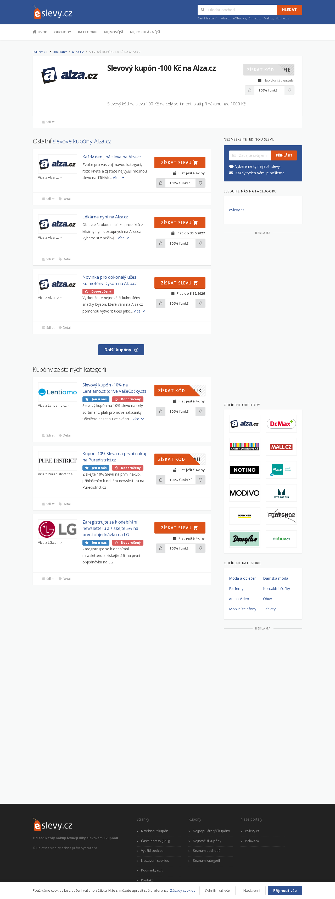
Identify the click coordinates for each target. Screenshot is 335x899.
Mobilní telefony (242, 608)
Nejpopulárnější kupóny (211, 831)
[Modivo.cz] (244, 493)
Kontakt (147, 880)
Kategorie (87, 32)
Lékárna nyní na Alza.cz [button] (105, 217)
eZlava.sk (252, 841)
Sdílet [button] (50, 122)
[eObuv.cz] (281, 539)
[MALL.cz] (281, 447)
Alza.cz (226, 18)
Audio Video (239, 598)
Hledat (289, 9)
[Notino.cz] (244, 470)
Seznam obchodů (207, 850)
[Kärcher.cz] (244, 516)
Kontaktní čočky (276, 588)
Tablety (269, 608)
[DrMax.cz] (281, 424)
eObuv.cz (239, 18)
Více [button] (117, 177)
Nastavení (251, 890)
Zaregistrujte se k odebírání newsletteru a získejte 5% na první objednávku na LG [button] (110, 528)
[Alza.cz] (244, 424)
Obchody (62, 32)
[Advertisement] (263, 316)
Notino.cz (282, 18)
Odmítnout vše (217, 890)
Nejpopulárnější (145, 32)
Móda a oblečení (243, 578)
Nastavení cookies (155, 860)
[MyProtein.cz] (281, 493)
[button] (268, 70)
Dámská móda (275, 578)
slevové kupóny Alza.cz (82, 141)
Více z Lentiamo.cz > (54, 405)
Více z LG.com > (50, 542)
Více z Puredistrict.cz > (55, 474)
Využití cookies (152, 850)
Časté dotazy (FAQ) (155, 841)
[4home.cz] (281, 470)
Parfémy (236, 588)
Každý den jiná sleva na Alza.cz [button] (111, 157)
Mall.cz (268, 18)
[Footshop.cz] (281, 516)
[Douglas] (244, 539)
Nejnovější (113, 32)
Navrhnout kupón (154, 831)
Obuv (267, 598)
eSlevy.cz (40, 51)
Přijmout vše (285, 890)
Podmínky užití (152, 870)
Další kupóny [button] (118, 350)
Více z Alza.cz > (50, 177)
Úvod (42, 32)
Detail (66, 199)
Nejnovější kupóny (207, 841)
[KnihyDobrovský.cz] (244, 447)
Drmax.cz (255, 18)
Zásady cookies (182, 890)
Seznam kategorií (206, 860)
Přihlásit (284, 155)
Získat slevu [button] (177, 162)
